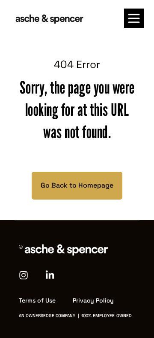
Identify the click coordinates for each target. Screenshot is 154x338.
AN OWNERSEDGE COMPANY (47, 315)
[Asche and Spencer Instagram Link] (28, 274)
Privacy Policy (93, 300)
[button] (134, 18)
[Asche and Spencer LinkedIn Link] (50, 274)
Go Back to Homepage (77, 185)
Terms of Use (37, 300)
